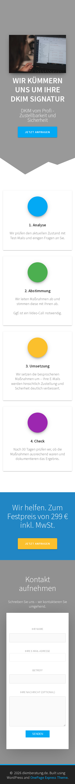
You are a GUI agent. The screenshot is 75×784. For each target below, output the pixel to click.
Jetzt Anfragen (37, 543)
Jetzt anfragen (37, 132)
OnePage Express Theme (49, 777)
